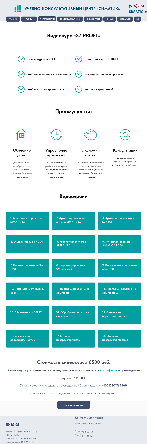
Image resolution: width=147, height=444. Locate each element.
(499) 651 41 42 (84, 435)
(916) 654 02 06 (84, 431)
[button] (73, 405)
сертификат (109, 370)
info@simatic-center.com (88, 423)
